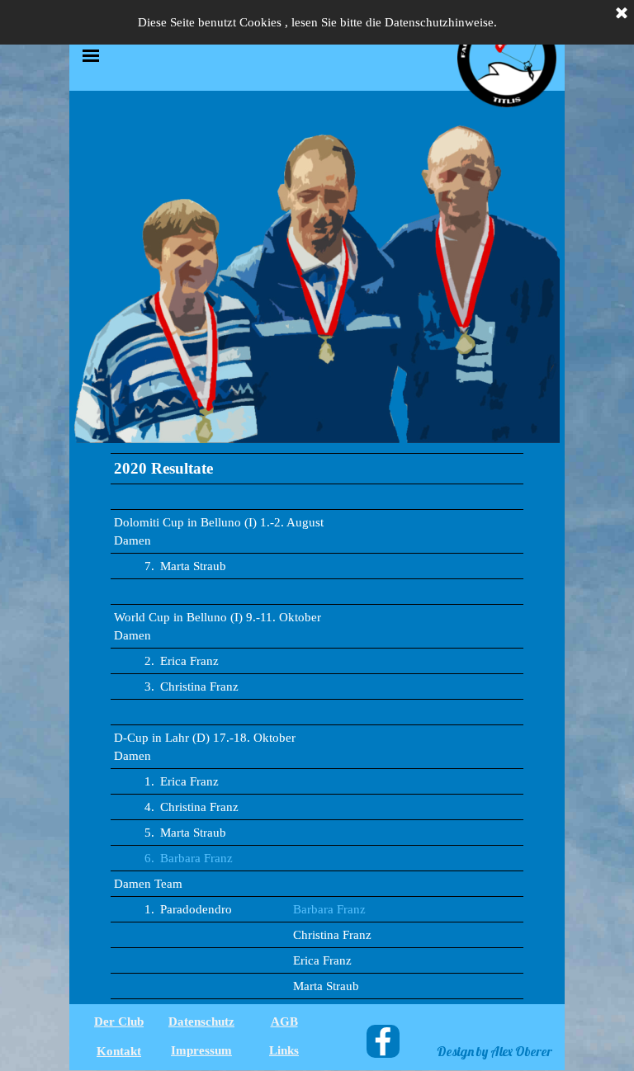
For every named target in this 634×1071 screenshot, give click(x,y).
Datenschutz (201, 1021)
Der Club (119, 1021)
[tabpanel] (317, 726)
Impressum (201, 1050)
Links (284, 1050)
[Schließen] (621, 14)
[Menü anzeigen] (90, 55)
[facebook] (383, 1041)
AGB (284, 1021)
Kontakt (119, 1051)
